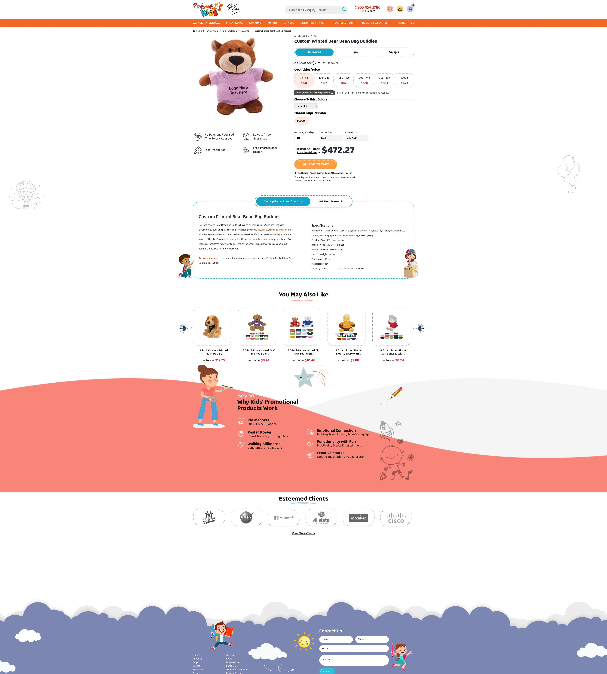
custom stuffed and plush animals (275, 230)
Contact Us (232, 666)
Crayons (255, 23)
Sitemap (230, 655)
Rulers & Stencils (375, 23)
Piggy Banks (234, 23)
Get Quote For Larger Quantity (313, 93)
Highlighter (405, 23)
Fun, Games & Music (215, 31)
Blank (354, 52)
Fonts (229, 659)
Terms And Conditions (237, 669)
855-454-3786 (353, 93)
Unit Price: (326, 132)
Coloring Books (312, 23)
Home (199, 31)
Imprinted (314, 52)
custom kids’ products (259, 239)
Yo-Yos (272, 23)
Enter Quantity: (304, 132)
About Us (197, 659)
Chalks (289, 23)
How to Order (233, 662)
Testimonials (199, 669)
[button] (315, 164)
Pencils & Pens (343, 23)
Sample (394, 52)
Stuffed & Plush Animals (239, 31)
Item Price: (351, 132)
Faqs (195, 662)
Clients (196, 666)
